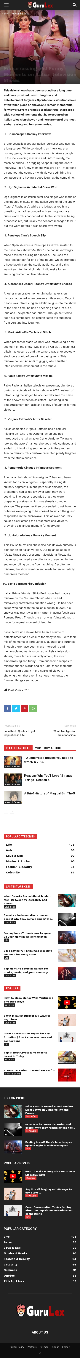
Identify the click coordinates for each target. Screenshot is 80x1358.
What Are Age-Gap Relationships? (64, 733)
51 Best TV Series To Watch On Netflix (29, 1070)
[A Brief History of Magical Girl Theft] (13, 797)
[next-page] (12, 811)
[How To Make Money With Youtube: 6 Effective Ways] (67, 1002)
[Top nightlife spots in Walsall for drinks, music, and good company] (67, 973)
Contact (66, 1347)
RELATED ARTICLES (18, 748)
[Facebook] (7, 708)
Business (9, 1005)
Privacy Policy (17, 1347)
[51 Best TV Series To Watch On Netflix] (67, 1075)
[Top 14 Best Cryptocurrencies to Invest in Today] (67, 1057)
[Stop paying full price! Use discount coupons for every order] (67, 955)
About (55, 1347)
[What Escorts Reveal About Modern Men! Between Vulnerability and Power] (67, 900)
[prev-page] (6, 811)
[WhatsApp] (33, 708)
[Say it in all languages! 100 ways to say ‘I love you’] (67, 1020)
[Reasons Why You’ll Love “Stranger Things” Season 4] (13, 779)
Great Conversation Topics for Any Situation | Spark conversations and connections (28, 1037)
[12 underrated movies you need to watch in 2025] (13, 762)
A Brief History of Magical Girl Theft (49, 793)
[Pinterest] (24, 708)
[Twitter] (16, 708)
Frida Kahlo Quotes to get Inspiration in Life (19, 733)
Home (5, 13)
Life (6, 940)
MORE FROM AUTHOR (48, 748)
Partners (32, 1347)
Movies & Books (20, 13)
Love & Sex (10, 907)
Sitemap (44, 1347)
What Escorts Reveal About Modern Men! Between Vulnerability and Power (27, 900)
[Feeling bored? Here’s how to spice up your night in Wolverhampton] (67, 937)
